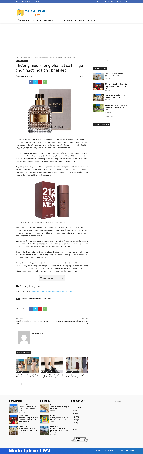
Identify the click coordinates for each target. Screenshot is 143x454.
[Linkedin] (106, 1)
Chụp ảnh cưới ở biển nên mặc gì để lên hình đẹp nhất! (27, 408)
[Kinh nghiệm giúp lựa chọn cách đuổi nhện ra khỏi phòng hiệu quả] (98, 108)
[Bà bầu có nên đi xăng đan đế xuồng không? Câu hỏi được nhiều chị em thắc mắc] (27, 365)
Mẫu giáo (52, 415)
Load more (109, 116)
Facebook (98, 450)
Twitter (121, 450)
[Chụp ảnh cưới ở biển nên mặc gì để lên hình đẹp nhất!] (98, 76)
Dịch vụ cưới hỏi (23, 404)
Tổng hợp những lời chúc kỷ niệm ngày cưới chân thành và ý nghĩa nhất (116, 86)
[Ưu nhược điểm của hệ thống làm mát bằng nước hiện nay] (44, 430)
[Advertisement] (71, 38)
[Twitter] (120, 1)
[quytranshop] (17, 76)
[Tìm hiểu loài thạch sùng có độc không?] (44, 408)
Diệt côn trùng (54, 404)
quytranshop (24, 76)
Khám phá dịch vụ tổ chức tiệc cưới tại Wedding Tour (28, 429)
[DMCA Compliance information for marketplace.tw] (79, 441)
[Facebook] (100, 1)
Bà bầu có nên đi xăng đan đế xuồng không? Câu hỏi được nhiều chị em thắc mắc (27, 377)
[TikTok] (114, 1)
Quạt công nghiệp (55, 426)
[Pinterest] (109, 1)
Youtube (131, 450)
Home (17, 58)
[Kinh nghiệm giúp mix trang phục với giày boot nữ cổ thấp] (77, 365)
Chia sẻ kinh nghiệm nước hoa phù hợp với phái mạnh (52, 292)
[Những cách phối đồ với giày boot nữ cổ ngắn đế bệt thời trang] (52, 365)
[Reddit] (111, 1)
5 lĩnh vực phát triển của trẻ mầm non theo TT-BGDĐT (59, 418)
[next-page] (20, 384)
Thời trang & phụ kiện (33, 58)
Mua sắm (23, 58)
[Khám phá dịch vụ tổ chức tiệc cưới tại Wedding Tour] (98, 97)
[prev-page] (17, 384)
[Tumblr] (117, 1)
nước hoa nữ (47, 298)
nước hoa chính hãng (35, 298)
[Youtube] (126, 1)
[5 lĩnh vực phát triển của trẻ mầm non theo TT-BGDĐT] (44, 419)
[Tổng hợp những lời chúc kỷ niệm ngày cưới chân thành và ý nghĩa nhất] (98, 86)
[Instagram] (103, 1)
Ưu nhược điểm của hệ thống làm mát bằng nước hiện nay (59, 430)
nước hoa (24, 298)
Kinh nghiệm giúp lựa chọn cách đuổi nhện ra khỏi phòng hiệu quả (116, 107)
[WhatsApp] (45, 82)
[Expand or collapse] (62, 278)
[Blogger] (97, 1)
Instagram (110, 450)
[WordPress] (123, 1)
